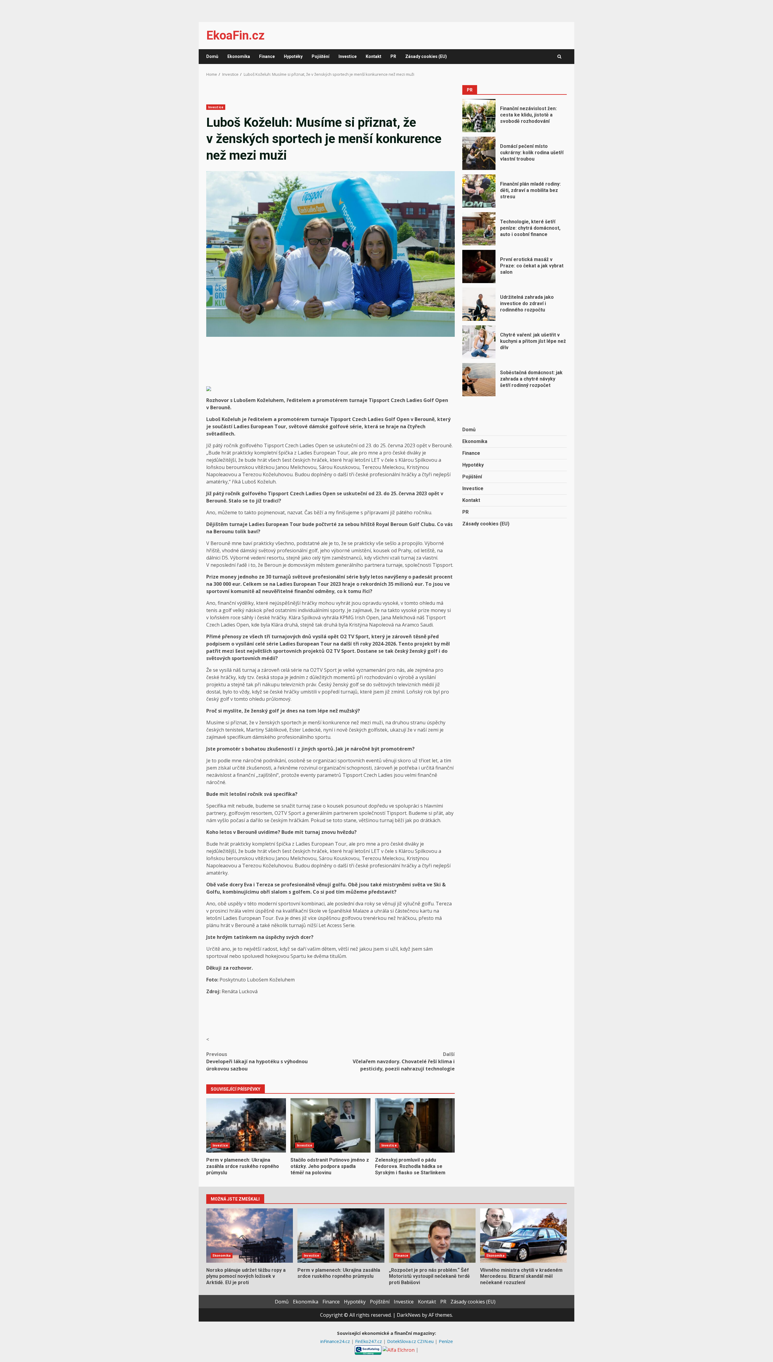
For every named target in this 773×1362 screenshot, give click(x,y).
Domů (212, 56)
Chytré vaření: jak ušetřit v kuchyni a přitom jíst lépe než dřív (479, 342)
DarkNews (409, 1315)
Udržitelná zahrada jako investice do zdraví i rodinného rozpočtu (479, 304)
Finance (267, 56)
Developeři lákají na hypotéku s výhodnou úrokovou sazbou (257, 1061)
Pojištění (320, 56)
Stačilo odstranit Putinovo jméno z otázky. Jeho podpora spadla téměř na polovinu (330, 1125)
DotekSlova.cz (402, 1341)
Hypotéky (293, 56)
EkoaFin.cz (235, 35)
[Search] (559, 56)
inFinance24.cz (335, 1341)
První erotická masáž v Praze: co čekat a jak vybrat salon (479, 266)
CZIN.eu (426, 1341)
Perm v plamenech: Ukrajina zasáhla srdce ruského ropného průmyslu (246, 1125)
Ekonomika (238, 56)
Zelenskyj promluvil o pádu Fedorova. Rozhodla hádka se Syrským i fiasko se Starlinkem (415, 1125)
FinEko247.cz (369, 1341)
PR (393, 56)
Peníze (446, 1341)
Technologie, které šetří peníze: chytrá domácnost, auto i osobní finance (479, 228)
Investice (347, 56)
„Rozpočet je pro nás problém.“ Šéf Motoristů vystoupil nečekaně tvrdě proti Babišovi (432, 1235)
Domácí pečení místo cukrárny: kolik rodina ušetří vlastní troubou (479, 153)
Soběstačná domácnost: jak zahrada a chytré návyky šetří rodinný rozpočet (479, 379)
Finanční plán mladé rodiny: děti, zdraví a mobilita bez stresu (479, 191)
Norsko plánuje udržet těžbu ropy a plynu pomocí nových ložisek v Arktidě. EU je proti (249, 1235)
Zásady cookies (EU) (426, 56)
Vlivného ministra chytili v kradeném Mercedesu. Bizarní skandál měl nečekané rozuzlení (523, 1235)
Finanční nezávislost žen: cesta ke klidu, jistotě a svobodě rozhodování (479, 115)
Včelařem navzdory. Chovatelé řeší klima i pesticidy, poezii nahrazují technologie (404, 1061)
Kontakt (373, 56)
